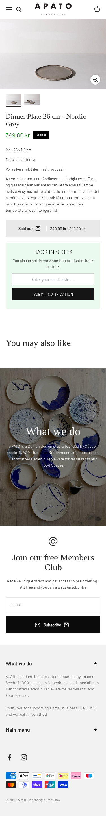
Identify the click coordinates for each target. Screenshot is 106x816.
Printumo (53, 800)
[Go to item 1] (13, 100)
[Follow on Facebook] (9, 757)
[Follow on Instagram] (24, 757)
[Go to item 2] (32, 100)
